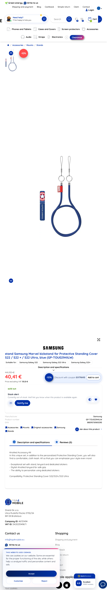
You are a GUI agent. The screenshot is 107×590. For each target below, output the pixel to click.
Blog (39, 7)
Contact (86, 7)
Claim (76, 7)
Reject (44, 581)
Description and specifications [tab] (33, 442)
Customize (18, 581)
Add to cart (93, 377)
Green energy (15, 3)
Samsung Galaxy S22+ (80, 362)
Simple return (64, 7)
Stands (40, 45)
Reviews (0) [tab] (65, 442)
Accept (31, 574)
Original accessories (43, 427)
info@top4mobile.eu (15, 539)
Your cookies (11, 588)
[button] (11, 72)
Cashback (49, 7)
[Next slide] (11, 281)
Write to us (32, 3)
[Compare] (90, 399)
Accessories (17, 45)
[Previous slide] (11, 53)
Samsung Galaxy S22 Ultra (54, 362)
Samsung (61, 427)
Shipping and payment (22, 7)
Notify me (22, 403)
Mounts (29, 45)
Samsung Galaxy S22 (29, 362)
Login (91, 10)
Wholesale (60, 570)
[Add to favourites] (96, 399)
